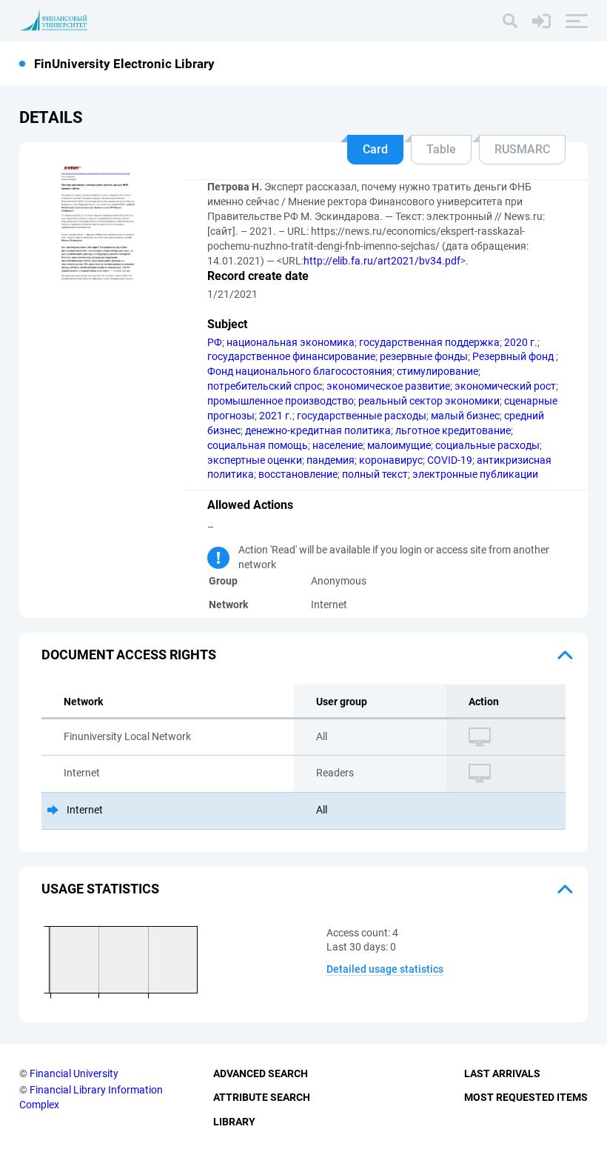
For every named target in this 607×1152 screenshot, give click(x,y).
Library (234, 1122)
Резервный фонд (514, 356)
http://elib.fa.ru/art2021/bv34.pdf (382, 261)
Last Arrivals (502, 1073)
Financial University (74, 1073)
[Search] (510, 20)
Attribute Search (261, 1097)
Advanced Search (260, 1073)
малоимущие (399, 445)
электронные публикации (475, 474)
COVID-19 (449, 460)
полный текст (375, 474)
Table (441, 149)
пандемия (330, 460)
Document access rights (128, 654)
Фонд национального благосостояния (299, 371)
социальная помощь (257, 445)
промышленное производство (280, 401)
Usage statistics (100, 888)
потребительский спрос (264, 386)
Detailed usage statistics (384, 969)
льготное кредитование (453, 430)
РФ (214, 342)
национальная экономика (291, 342)
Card (375, 149)
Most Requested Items (526, 1097)
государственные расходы (361, 416)
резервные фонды (424, 356)
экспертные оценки (254, 460)
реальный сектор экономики (429, 401)
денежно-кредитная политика (318, 430)
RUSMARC (522, 149)
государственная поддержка (429, 342)
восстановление (298, 474)
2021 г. (275, 416)
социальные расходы (487, 445)
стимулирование (437, 371)
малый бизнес (465, 416)
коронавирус (391, 460)
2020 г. (520, 342)
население (337, 445)
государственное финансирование (291, 356)
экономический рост (505, 386)
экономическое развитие (388, 386)
